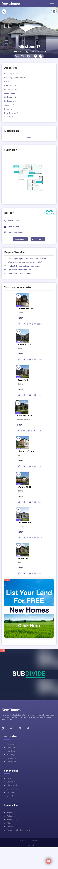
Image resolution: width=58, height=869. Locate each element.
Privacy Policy (30, 845)
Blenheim (11, 781)
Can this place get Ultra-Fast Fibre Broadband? (27, 258)
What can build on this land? (20, 273)
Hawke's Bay (12, 758)
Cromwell (11, 792)
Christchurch (12, 785)
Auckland (11, 747)
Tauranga (11, 754)
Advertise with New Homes (18, 830)
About (9, 823)
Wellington (11, 761)
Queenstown (12, 788)
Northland (11, 744)
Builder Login (12, 819)
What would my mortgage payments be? (25, 262)
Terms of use (30, 843)
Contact (10, 826)
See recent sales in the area (19, 270)
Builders (10, 812)
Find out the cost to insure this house (24, 266)
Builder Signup (13, 816)
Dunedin (10, 795)
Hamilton (11, 751)
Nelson (10, 778)
